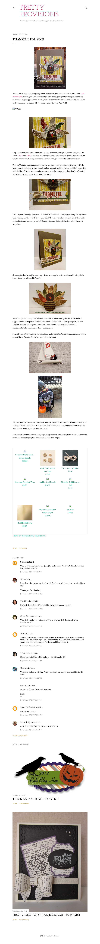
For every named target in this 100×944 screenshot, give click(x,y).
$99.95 (70, 512)
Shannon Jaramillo (28, 707)
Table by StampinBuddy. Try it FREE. (29, 536)
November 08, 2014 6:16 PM (30, 730)
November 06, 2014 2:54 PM (31, 661)
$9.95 (70, 488)
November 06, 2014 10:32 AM (31, 594)
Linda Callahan (26, 653)
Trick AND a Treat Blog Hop (35, 799)
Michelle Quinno (27, 722)
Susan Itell (25, 562)
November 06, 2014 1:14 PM (30, 646)
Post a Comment (19, 736)
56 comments (24, 804)
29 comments (24, 919)
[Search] (86, 7)
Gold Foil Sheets (24, 523)
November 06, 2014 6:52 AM (31, 572)
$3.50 (70, 471)
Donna (23, 579)
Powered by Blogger (52, 936)
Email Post (23, 548)
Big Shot (70, 509)
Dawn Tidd (25, 668)
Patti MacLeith (27, 601)
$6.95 (24, 485)
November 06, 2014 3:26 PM (31, 678)
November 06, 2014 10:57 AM (31, 626)
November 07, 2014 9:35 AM (30, 700)
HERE (20, 155)
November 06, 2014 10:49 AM (31, 609)
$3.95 (25, 526)
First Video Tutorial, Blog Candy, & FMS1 (46, 915)
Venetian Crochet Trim (25, 482)
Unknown (24, 633)
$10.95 (47, 515)
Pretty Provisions (39, 11)
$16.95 (47, 485)
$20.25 (24, 461)
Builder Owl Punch (47, 482)
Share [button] (14, 548)
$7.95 (47, 474)
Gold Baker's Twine (70, 468)
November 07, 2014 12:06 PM (31, 715)
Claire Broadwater (28, 616)
